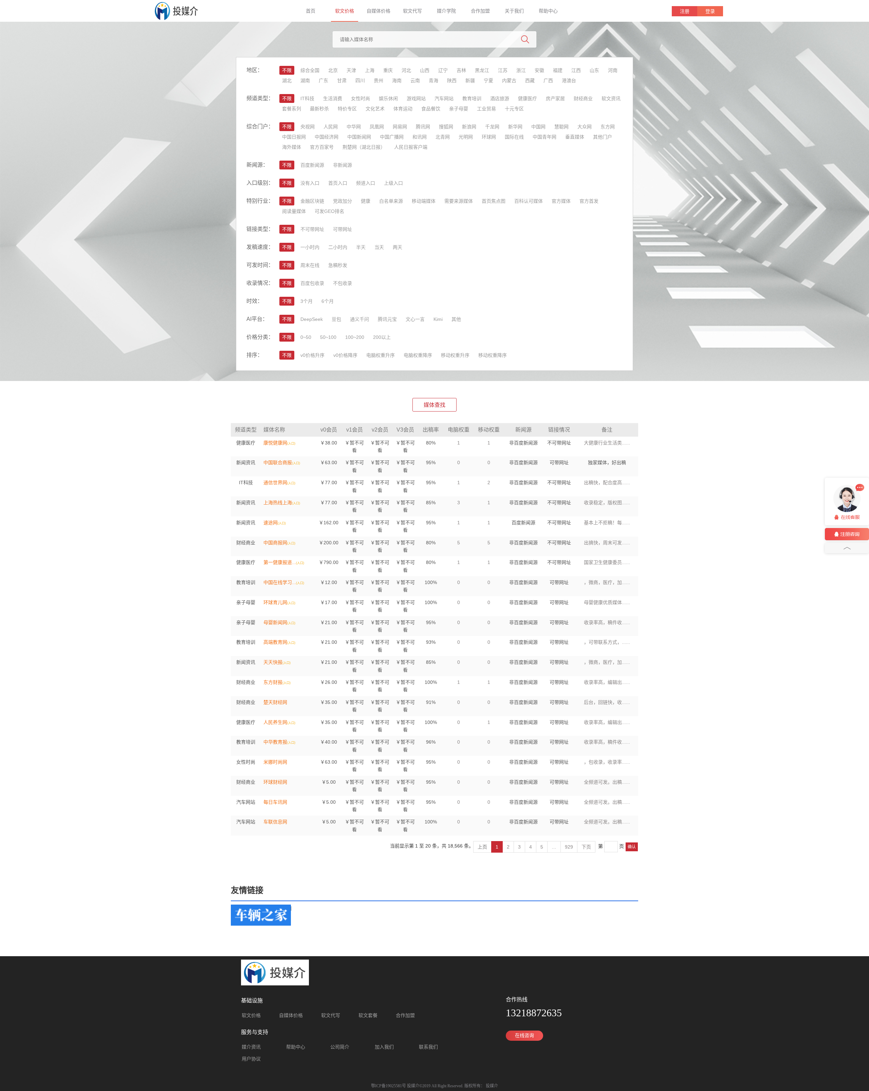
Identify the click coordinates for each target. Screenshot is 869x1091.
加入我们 (384, 1047)
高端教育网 (275, 642)
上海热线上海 (277, 502)
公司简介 (339, 1047)
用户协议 (251, 1058)
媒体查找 (434, 405)
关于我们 (514, 11)
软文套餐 (367, 1015)
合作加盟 (480, 11)
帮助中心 (548, 11)
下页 (586, 847)
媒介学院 (446, 11)
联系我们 (428, 1047)
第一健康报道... (279, 562)
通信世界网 (275, 482)
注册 (684, 11)
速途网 (270, 522)
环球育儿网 (275, 602)
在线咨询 (524, 1035)
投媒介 (492, 1086)
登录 (710, 11)
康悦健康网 (275, 443)
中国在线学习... (279, 582)
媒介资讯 (251, 1047)
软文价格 (344, 11)
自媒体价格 (378, 11)
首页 (310, 11)
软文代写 (412, 11)
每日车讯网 (275, 802)
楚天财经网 (275, 702)
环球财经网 (275, 782)
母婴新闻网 (275, 622)
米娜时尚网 (275, 762)
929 (569, 847)
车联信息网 (275, 821)
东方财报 (272, 682)
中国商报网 (275, 542)
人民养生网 (275, 722)
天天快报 (272, 662)
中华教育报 (275, 742)
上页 (482, 847)
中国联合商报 (277, 462)
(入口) (291, 443)
